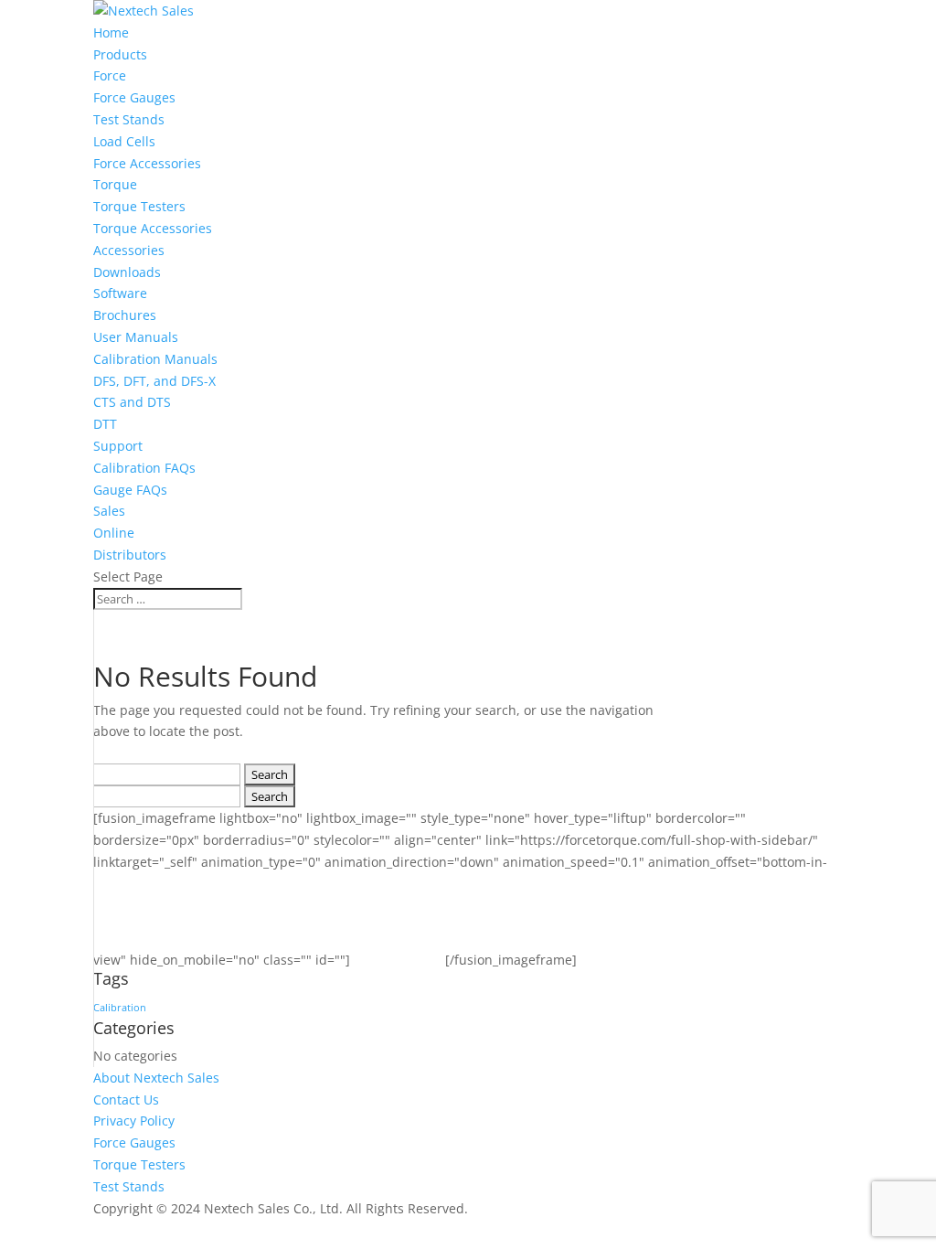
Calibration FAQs (144, 467)
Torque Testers (139, 206)
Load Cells (124, 141)
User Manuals (135, 337)
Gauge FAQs (130, 489)
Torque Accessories (152, 228)
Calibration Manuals (155, 359)
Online (113, 532)
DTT (105, 423)
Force (109, 75)
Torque (115, 184)
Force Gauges (134, 97)
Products (120, 54)
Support (118, 445)
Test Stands (129, 119)
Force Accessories (147, 163)
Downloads (127, 272)
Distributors (129, 554)
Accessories (129, 250)
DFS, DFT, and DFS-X (154, 381)
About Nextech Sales (156, 1077)
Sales (109, 510)
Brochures (124, 315)
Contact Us (126, 1099)
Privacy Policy (134, 1120)
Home (111, 32)
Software (120, 293)
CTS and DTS (132, 402)
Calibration (119, 1007)
